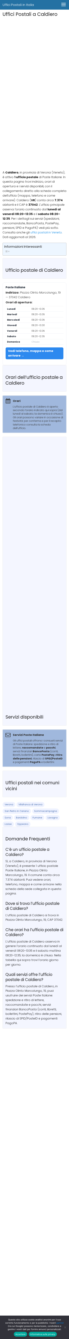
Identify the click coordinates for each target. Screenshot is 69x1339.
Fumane (37, 817)
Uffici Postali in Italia (18, 5)
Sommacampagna (45, 811)
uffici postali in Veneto (46, 232)
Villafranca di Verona (30, 804)
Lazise (8, 824)
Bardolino (21, 817)
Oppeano (22, 824)
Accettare (20, 1334)
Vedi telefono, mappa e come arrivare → (30, 353)
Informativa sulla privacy (42, 1334)
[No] (65, 1327)
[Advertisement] (34, 52)
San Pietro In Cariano (17, 811)
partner (60, 1323)
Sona (8, 817)
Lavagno (53, 817)
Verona (9, 804)
